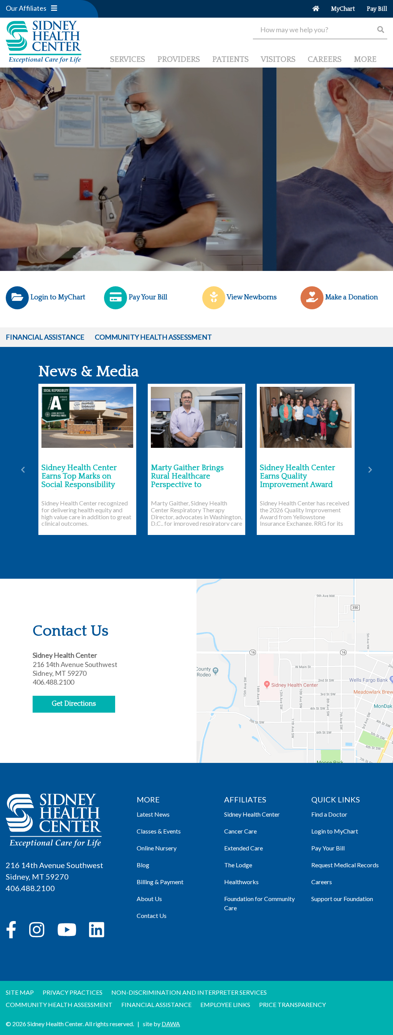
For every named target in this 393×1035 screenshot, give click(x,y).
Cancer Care (240, 831)
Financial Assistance (45, 337)
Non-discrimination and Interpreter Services (189, 992)
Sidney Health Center (252, 814)
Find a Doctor (329, 814)
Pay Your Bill (328, 848)
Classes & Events (159, 831)
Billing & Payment (160, 881)
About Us (149, 898)
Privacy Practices (72, 992)
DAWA (171, 1023)
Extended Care (243, 848)
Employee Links (225, 1004)
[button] (54, 8)
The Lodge (238, 864)
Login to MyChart (334, 831)
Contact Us (152, 915)
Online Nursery (157, 848)
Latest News (153, 814)
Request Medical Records (345, 864)
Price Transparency (292, 1004)
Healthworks (241, 881)
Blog (143, 864)
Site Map (20, 992)
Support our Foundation (342, 898)
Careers (321, 881)
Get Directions (74, 704)
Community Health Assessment (153, 337)
